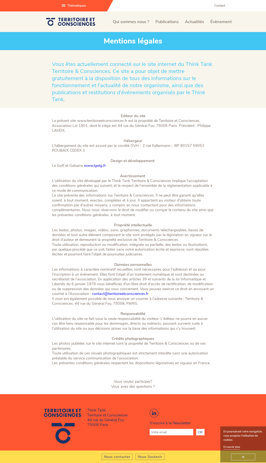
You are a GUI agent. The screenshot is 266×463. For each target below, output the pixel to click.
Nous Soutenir (150, 456)
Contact (219, 6)
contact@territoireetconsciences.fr (120, 293)
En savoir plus (231, 447)
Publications (167, 22)
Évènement (221, 22)
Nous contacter (117, 456)
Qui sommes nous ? (131, 22)
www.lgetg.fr (95, 165)
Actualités (194, 22)
